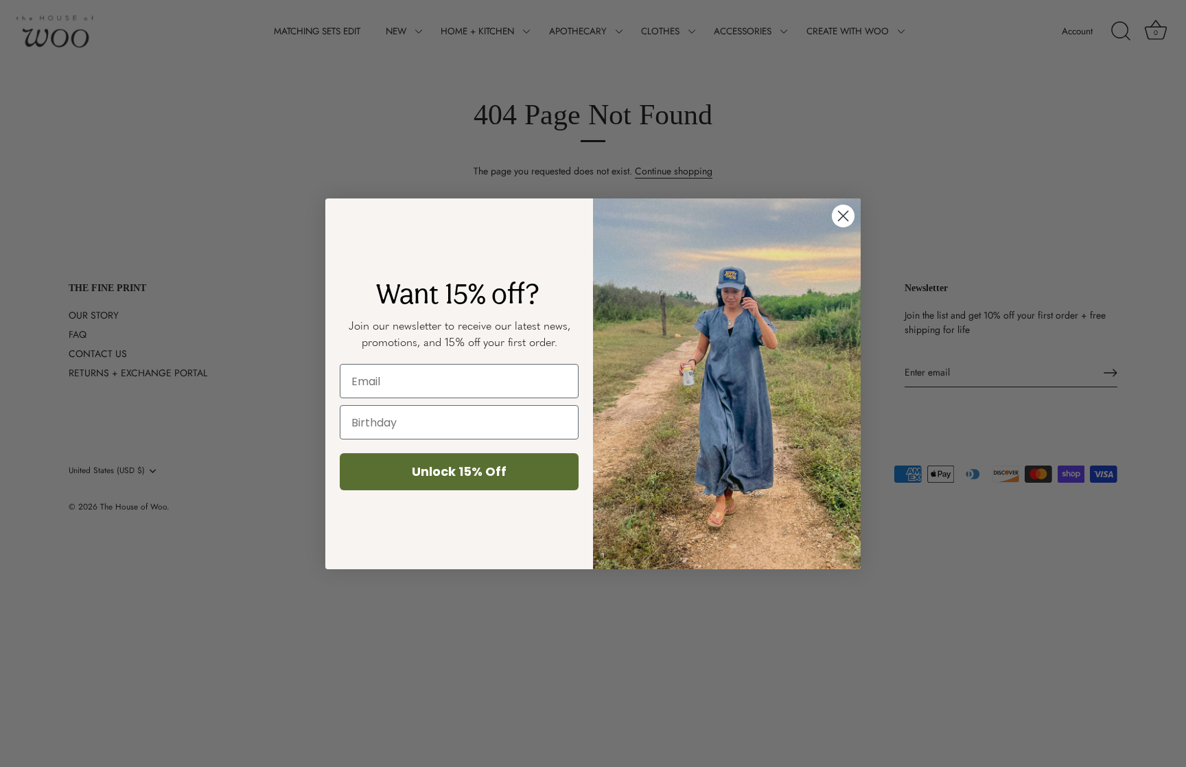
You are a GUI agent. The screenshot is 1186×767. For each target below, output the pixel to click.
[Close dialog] (843, 216)
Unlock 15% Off (459, 471)
